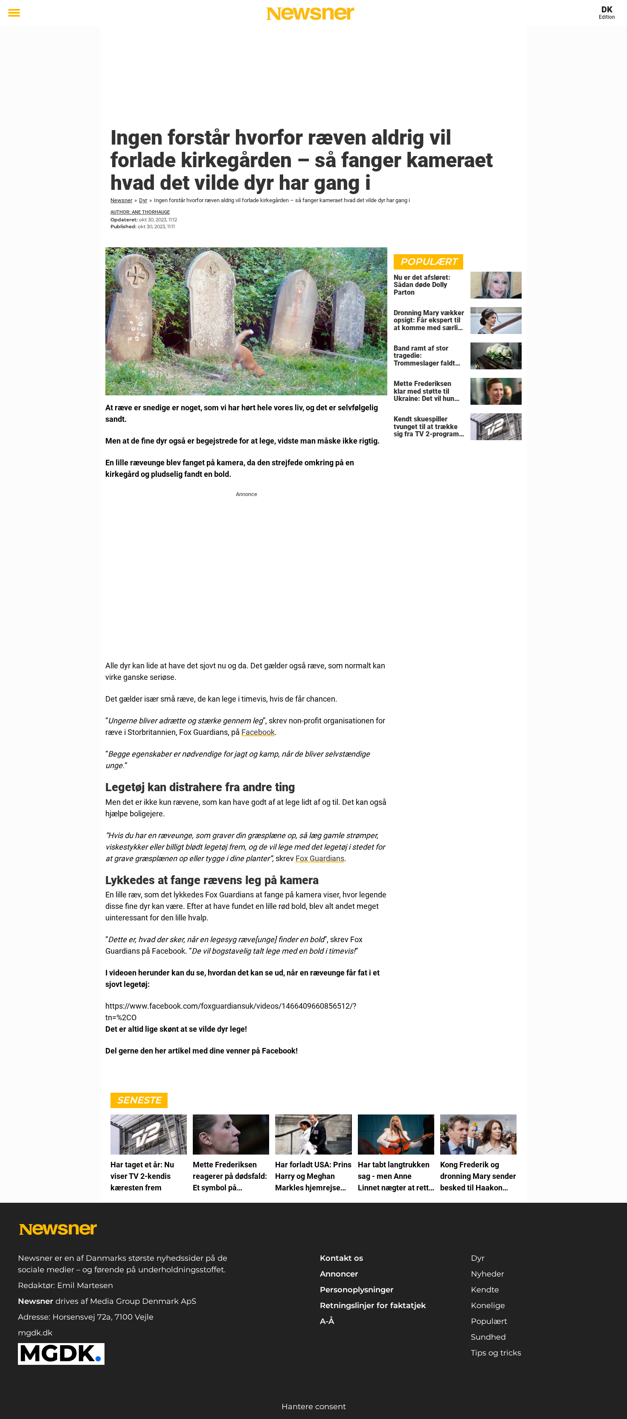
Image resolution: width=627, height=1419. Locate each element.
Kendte (485, 1289)
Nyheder (487, 1274)
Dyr (143, 200)
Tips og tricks (496, 1353)
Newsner (121, 200)
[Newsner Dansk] (310, 13)
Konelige (488, 1305)
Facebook (258, 732)
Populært (489, 1321)
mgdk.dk (35, 1333)
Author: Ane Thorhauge (140, 212)
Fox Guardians (320, 858)
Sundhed (488, 1337)
